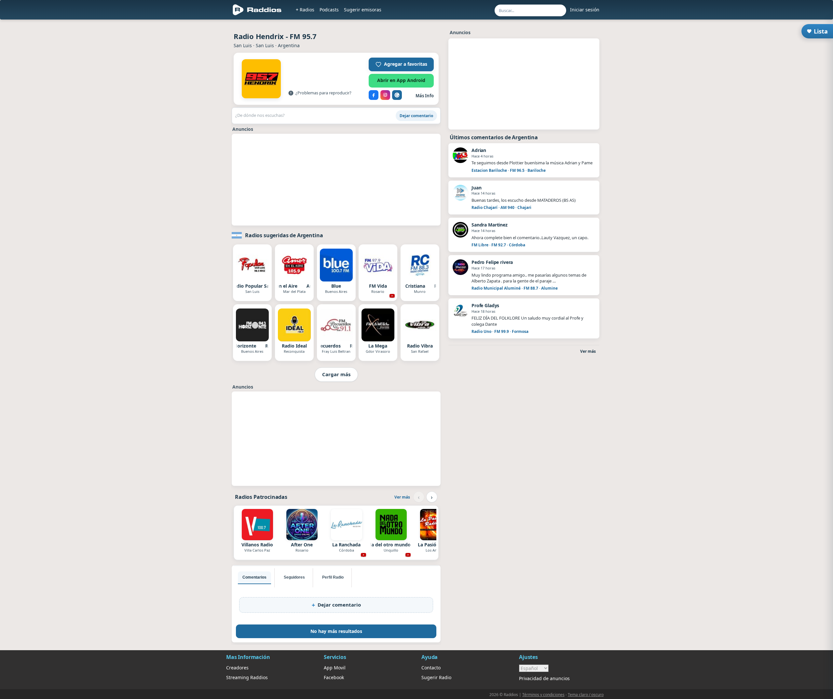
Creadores (237, 668)
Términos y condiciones (543, 694)
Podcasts (329, 10)
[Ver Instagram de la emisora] (385, 95)
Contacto (431, 668)
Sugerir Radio (436, 677)
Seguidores (294, 577)
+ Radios (305, 10)
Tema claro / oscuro (586, 694)
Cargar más (336, 374)
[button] (401, 64)
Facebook (334, 677)
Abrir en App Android (401, 80)
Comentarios (254, 577)
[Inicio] (257, 10)
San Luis (243, 45)
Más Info (425, 96)
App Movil (335, 668)
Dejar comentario (416, 115)
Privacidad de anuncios (544, 678)
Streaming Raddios (247, 677)
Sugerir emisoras (362, 10)
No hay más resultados (336, 631)
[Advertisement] (336, 179)
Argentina (289, 45)
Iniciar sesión (584, 10)
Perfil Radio (333, 577)
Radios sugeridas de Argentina (284, 235)
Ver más (402, 497)
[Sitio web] (397, 95)
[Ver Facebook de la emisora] (373, 95)
